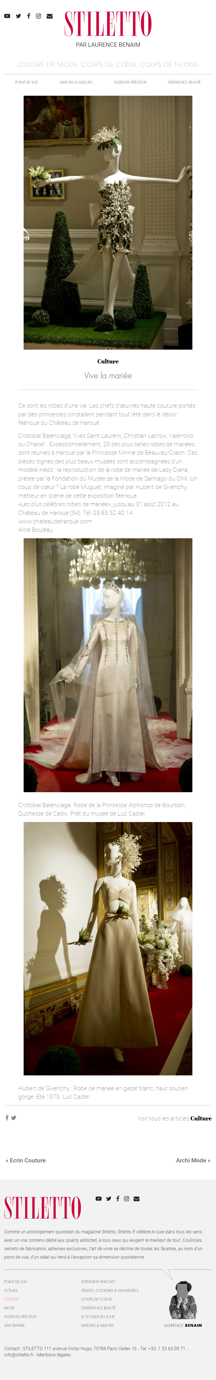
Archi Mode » (193, 1160)
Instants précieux (130, 82)
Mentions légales (54, 1355)
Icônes (11, 1290)
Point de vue (26, 82)
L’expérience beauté (98, 1308)
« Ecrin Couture (26, 1160)
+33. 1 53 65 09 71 (166, 1348)
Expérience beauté (184, 82)
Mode (9, 1308)
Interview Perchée (98, 1282)
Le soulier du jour (97, 1317)
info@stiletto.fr (18, 1355)
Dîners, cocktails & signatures (109, 1290)
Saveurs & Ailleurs (76, 82)
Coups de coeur (96, 1299)
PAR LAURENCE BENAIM (108, 44)
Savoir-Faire (14, 1325)
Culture (108, 361)
